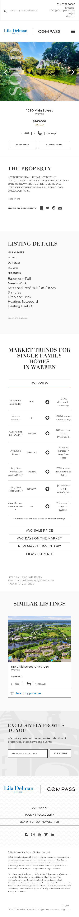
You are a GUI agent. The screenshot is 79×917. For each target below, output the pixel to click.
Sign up (70, 16)
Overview (39, 383)
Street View (54, 144)
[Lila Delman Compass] (35, 31)
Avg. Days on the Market (39, 538)
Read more (14, 198)
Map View (22, 144)
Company (38, 807)
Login (71, 13)
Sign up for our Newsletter (39, 821)
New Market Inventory (39, 546)
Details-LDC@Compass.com (62, 9)
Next (73, 72)
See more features (17, 317)
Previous (6, 72)
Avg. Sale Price (39, 530)
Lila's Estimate (39, 554)
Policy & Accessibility (39, 814)
